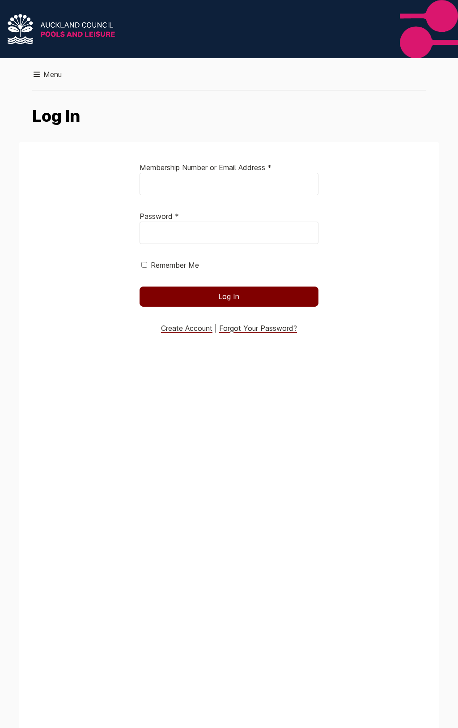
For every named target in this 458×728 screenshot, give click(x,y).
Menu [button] (51, 74)
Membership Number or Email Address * (205, 167)
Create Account (186, 328)
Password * (159, 216)
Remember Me (175, 265)
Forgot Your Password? (258, 328)
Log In (228, 296)
